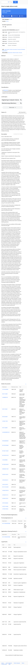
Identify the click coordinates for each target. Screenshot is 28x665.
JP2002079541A (5, 490)
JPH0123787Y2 (5, 484)
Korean (10, 19)
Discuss (20, 52)
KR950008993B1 (5, 440)
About (2, 663)
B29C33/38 (6, 90)
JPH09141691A (5, 474)
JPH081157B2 (5, 421)
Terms (23, 663)
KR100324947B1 (5, 464)
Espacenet (10, 52)
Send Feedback (9, 663)
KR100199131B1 (5, 455)
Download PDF (7, 15)
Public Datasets (17, 663)
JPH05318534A (5, 508)
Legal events (6, 49)
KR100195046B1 (5, 445)
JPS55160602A (5, 502)
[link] (12, 92)
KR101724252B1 (5, 486)
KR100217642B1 (5, 450)
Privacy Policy (4, 664)
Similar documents (13, 49)
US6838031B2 (5, 397)
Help (9, 664)
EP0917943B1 (5, 409)
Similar (21, 15)
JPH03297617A (5, 494)
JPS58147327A (5, 498)
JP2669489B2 (5, 459)
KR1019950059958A (6, 523)
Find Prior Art (15, 15)
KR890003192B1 (5, 468)
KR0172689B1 (5, 427)
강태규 (7, 21)
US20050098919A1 (6, 432)
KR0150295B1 (5, 416)
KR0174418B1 (5, 393)
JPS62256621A (5, 480)
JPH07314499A (5, 506)
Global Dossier (15, 52)
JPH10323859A (5, 389)
